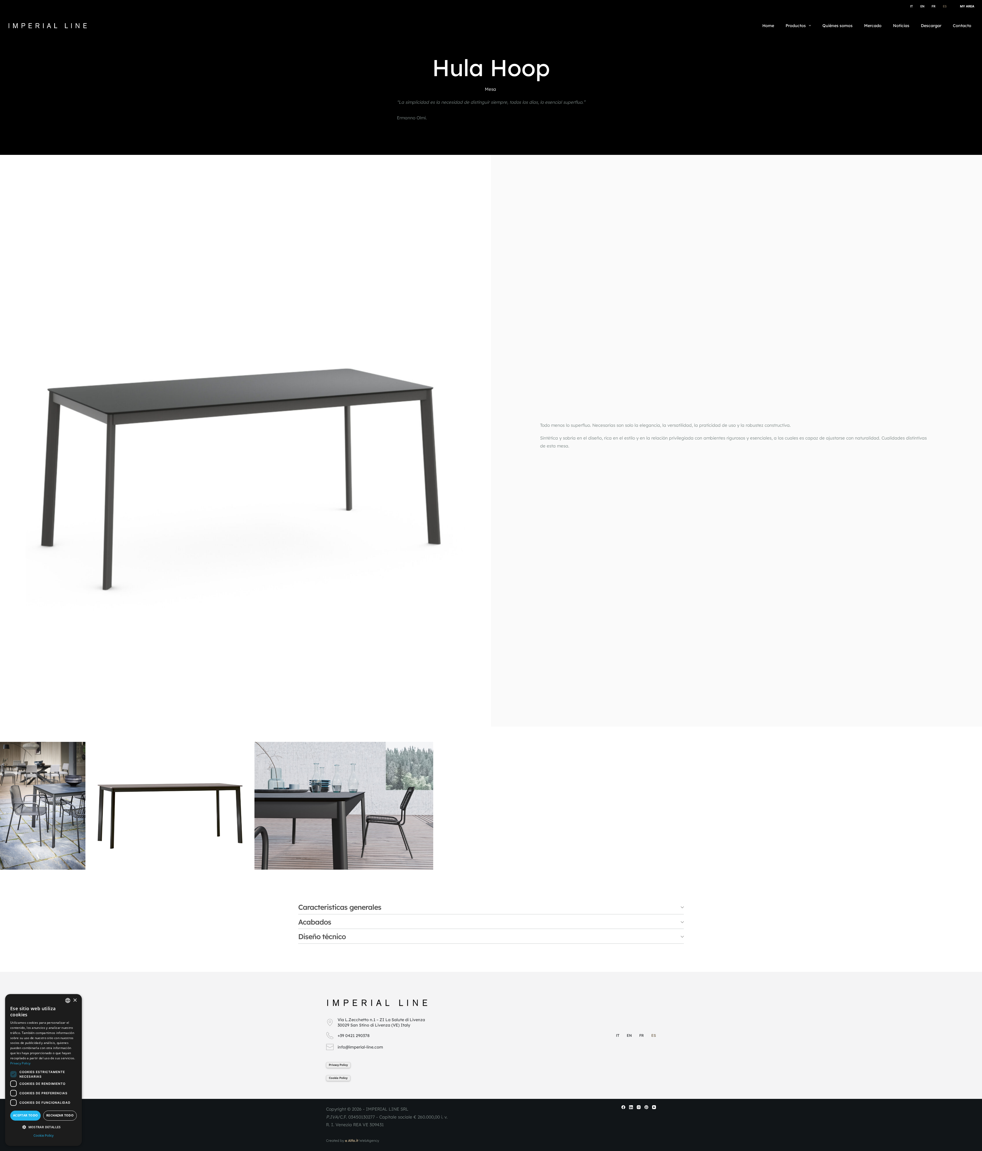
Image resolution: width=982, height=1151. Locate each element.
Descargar (931, 25)
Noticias (901, 25)
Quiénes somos (837, 25)
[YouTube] (654, 1107)
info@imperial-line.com (360, 1047)
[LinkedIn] (631, 1107)
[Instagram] (639, 1107)
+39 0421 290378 (354, 1035)
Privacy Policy (338, 1065)
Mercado (872, 25)
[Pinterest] (646, 1107)
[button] (43, 1127)
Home (768, 25)
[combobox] (67, 1000)
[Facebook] (623, 1107)
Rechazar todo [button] (60, 1115)
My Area (967, 6)
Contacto (962, 25)
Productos (796, 25)
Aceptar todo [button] (25, 1115)
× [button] (75, 1000)
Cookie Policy (338, 1078)
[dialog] (43, 1070)
